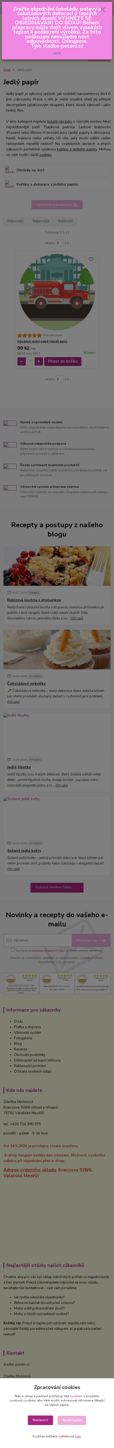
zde (78, 1436)
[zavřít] (102, 10)
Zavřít (57, 53)
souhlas (76, 1396)
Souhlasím (72, 1420)
